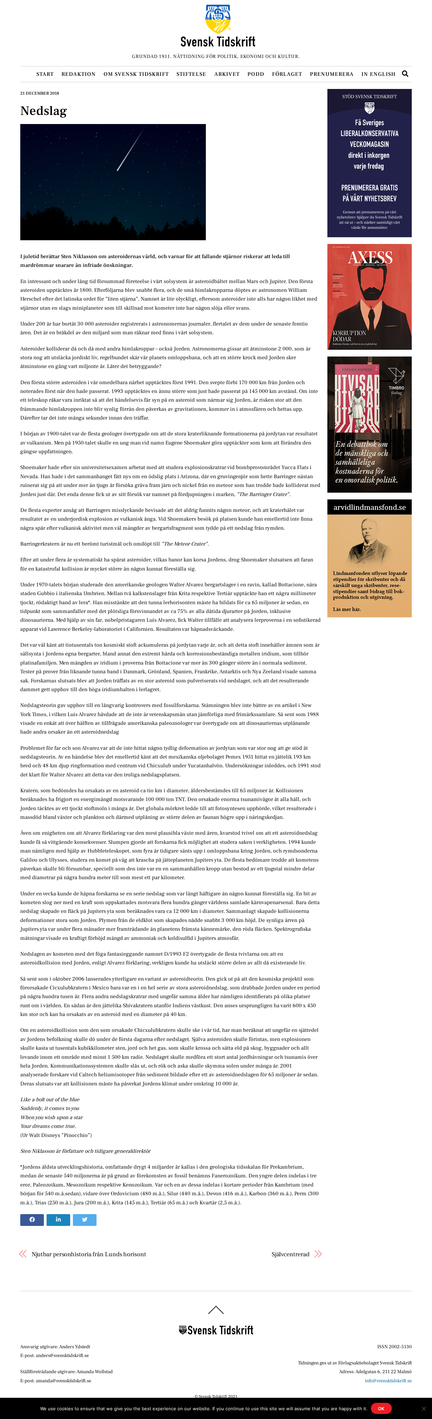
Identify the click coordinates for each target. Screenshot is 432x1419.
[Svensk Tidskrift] (218, 44)
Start (45, 74)
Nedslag (43, 110)
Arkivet (227, 74)
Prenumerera (332, 74)
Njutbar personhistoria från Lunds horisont (89, 1254)
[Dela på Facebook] (32, 1220)
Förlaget (287, 74)
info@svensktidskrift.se (388, 1381)
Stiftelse (191, 74)
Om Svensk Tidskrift (136, 74)
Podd (255, 74)
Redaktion (78, 74)
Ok (381, 1408)
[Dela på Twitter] (85, 1220)
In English (378, 74)
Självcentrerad (290, 1254)
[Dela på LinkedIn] (58, 1220)
